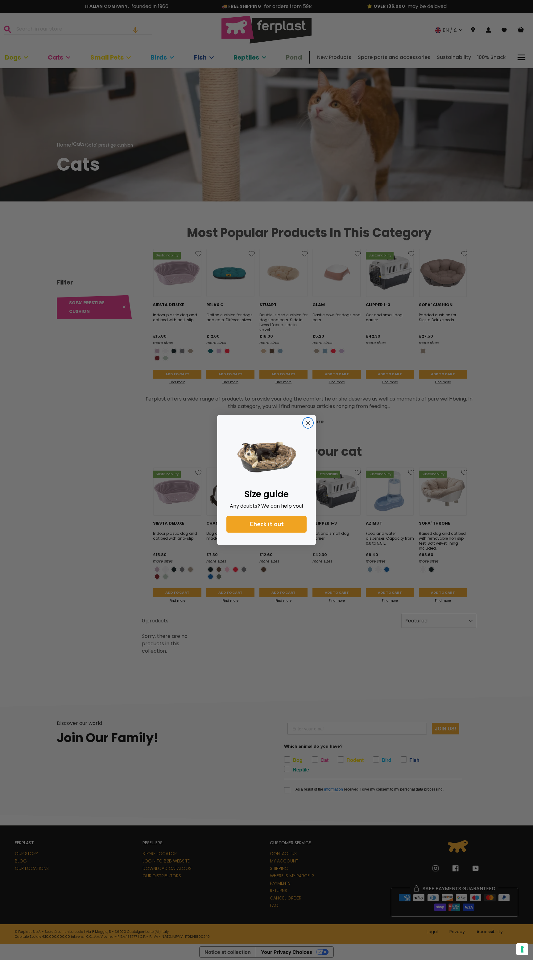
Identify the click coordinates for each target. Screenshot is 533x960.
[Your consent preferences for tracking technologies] (522, 949)
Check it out (267, 524)
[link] (266, 457)
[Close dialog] (308, 423)
